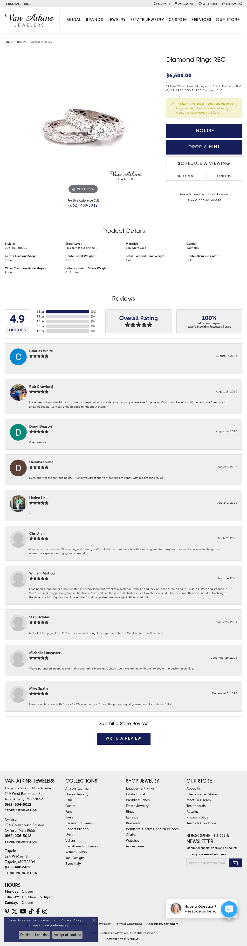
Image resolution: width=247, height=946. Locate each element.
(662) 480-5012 (83, 206)
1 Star (40, 331)
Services (201, 20)
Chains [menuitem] (131, 834)
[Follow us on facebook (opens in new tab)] (38, 911)
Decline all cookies (34, 935)
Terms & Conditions (128, 924)
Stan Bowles (39, 617)
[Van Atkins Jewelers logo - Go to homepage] (31, 20)
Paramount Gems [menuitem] (79, 823)
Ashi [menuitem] (68, 800)
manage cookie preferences (47, 925)
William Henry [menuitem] (76, 852)
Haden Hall (38, 498)
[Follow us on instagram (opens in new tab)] (44, 911)
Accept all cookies (67, 935)
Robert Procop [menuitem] (77, 829)
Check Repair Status (201, 794)
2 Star (40, 326)
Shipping (185, 176)
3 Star (40, 321)
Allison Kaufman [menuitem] (77, 788)
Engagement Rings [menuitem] (140, 788)
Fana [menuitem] (68, 811)
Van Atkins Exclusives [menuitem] (81, 846)
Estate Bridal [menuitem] (135, 794)
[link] (18, 3)
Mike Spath (38, 688)
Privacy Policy (197, 817)
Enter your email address (206, 854)
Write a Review (124, 739)
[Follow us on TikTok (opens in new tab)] (31, 911)
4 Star (40, 316)
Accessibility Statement (162, 924)
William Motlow (42, 573)
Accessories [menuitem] (135, 846)
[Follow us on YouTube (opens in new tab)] (23, 911)
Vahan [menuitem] (70, 840)
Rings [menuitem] (130, 811)
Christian (37, 533)
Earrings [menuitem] (132, 817)
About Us (193, 788)
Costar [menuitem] (70, 806)
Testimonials (196, 806)
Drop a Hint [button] (204, 147)
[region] (83, 122)
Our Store (228, 20)
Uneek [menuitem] (70, 834)
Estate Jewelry (147, 20)
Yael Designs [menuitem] (74, 858)
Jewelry (117, 20)
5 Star (40, 311)
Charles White (41, 351)
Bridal (74, 20)
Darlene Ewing (41, 462)
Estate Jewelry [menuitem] (137, 806)
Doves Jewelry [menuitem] (76, 794)
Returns (224, 176)
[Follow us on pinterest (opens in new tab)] (7, 911)
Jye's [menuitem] (69, 817)
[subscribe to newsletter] (235, 862)
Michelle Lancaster (45, 653)
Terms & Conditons (201, 823)
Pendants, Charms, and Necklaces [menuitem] (152, 829)
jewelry (21, 42)
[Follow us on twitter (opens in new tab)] (14, 911)
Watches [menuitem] (132, 840)
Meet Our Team (198, 800)
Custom (178, 20)
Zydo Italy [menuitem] (73, 863)
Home (8, 42)
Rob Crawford (41, 387)
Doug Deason (40, 426)
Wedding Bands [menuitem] (138, 800)
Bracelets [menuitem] (133, 823)
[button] (162, 3)
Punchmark (132, 939)
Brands (94, 20)
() (93, 311)
